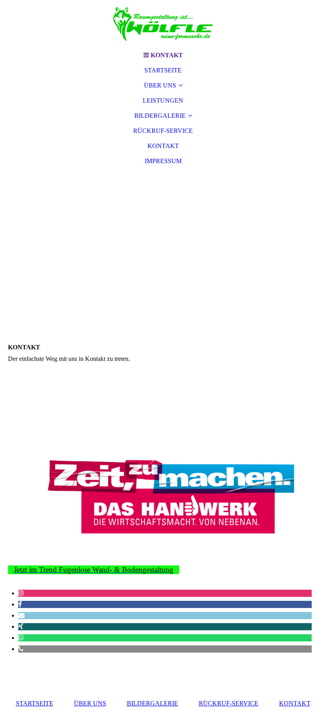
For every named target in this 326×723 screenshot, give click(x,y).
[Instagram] (21, 593)
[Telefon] (20, 648)
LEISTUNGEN (163, 100)
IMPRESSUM (163, 161)
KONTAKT (163, 145)
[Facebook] (20, 604)
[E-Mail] (21, 615)
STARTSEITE (163, 70)
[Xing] (20, 626)
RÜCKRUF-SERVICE (163, 130)
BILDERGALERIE (160, 115)
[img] (163, 24)
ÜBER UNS (160, 85)
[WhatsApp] (21, 637)
